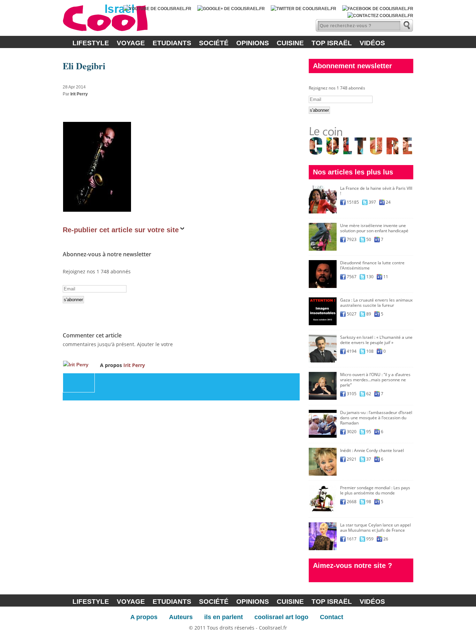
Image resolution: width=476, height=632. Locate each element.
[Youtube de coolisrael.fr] (157, 8)
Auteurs (181, 617)
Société (214, 43)
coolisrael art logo (281, 617)
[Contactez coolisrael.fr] (380, 15)
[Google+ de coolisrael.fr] (231, 8)
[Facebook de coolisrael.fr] (377, 8)
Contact (331, 617)
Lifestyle (90, 43)
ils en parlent (223, 617)
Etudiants (172, 43)
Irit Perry (79, 94)
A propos (144, 617)
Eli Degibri (84, 65)
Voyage (131, 43)
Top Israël (332, 43)
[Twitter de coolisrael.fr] (303, 8)
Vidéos (372, 43)
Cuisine (290, 43)
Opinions (252, 43)
